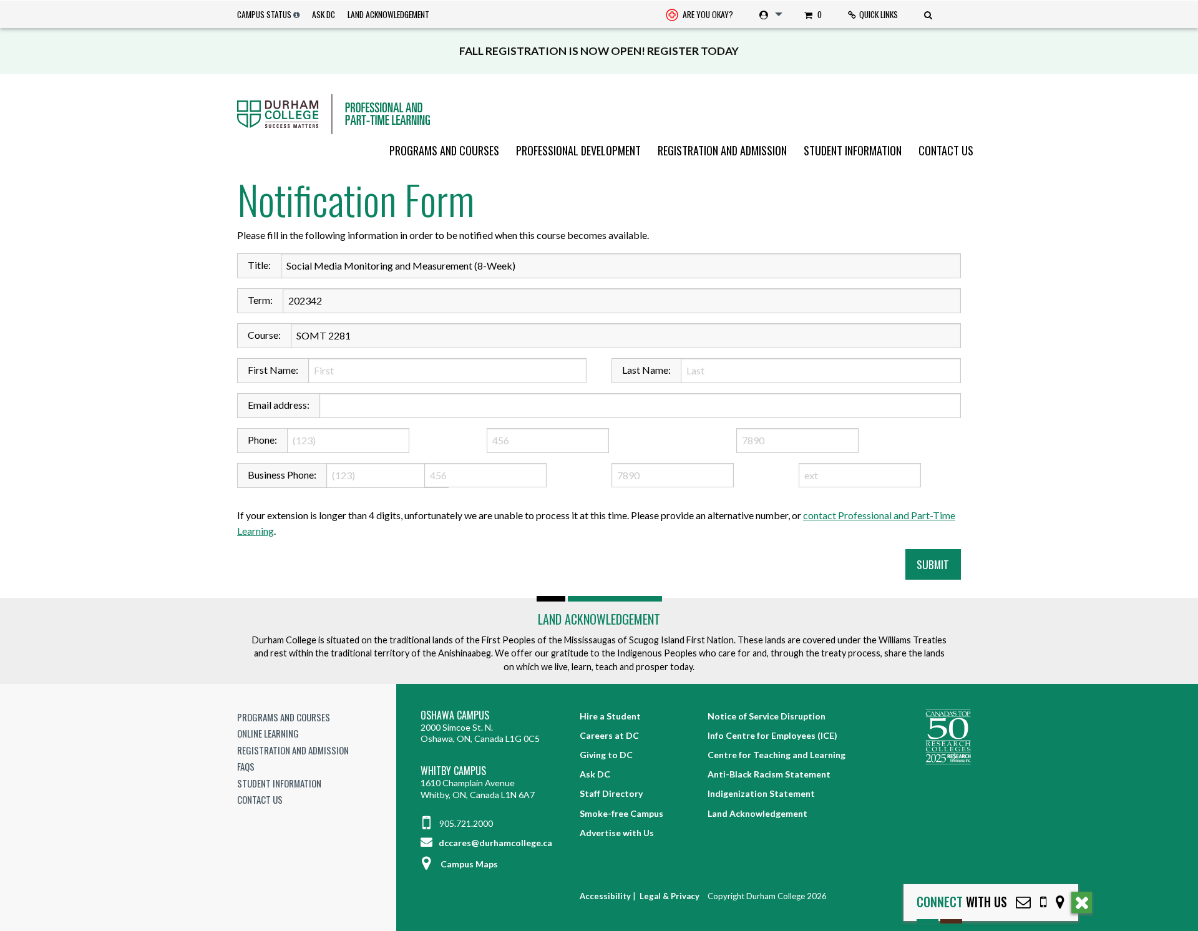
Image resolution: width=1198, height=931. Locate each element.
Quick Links (878, 14)
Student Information (853, 150)
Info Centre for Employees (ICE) (772, 735)
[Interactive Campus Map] (1060, 902)
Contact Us (945, 150)
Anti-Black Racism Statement (769, 774)
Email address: (278, 405)
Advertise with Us (617, 832)
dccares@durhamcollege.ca (494, 842)
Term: (260, 300)
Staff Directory (611, 793)
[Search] (929, 14)
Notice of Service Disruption (766, 716)
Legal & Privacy (669, 896)
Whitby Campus (453, 770)
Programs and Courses (444, 150)
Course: (264, 335)
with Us (962, 902)
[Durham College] (599, 114)
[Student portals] (768, 14)
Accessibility (605, 896)
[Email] (1023, 902)
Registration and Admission (722, 150)
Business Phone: (282, 474)
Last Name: (646, 370)
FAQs (246, 766)
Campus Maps (469, 864)
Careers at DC (609, 735)
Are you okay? (707, 14)
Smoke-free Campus (621, 813)
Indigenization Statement (761, 793)
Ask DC (323, 14)
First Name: (273, 370)
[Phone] (1043, 902)
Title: (259, 265)
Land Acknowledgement (388, 14)
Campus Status (264, 14)
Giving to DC (606, 754)
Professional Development (578, 150)
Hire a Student (610, 716)
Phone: (262, 440)
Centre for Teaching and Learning (776, 754)
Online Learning (268, 733)
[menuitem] (699, 14)
